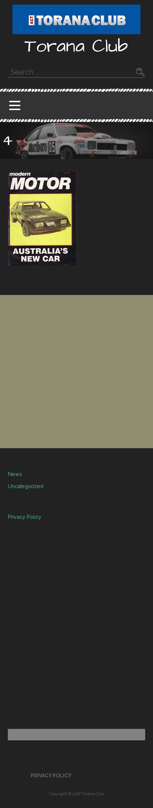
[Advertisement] (76, 371)
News (15, 474)
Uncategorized (25, 486)
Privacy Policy (24, 517)
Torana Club (76, 46)
